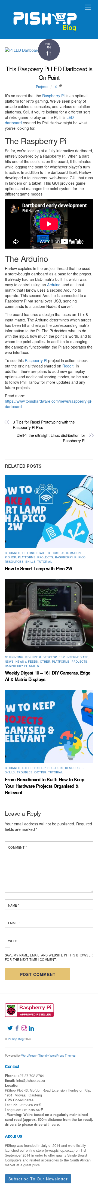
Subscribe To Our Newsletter (38, 1178)
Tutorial (44, 562)
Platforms (26, 557)
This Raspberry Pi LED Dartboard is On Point (49, 72)
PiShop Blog (16, 1039)
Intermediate (77, 657)
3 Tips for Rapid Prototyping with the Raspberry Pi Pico (44, 424)
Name (13, 905)
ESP (62, 657)
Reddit (68, 366)
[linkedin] (29, 1025)
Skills (30, 562)
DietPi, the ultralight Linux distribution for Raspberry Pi (51, 438)
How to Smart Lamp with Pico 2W (38, 568)
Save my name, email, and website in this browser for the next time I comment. (49, 957)
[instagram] (22, 1025)
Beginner (12, 553)
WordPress (28, 1055)
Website (15, 941)
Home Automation (66, 553)
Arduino (53, 284)
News (9, 661)
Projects (42, 86)
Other (45, 661)
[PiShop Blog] (45, 19)
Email (14, 923)
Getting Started (36, 553)
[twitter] (8, 1025)
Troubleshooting (31, 772)
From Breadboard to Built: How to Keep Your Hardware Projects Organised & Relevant (44, 786)
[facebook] (15, 1025)
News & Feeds (27, 661)
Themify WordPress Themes (56, 1055)
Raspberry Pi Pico (70, 557)
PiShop (10, 557)
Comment (17, 847)
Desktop (50, 657)
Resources (14, 562)
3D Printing (14, 657)
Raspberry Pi (53, 95)
